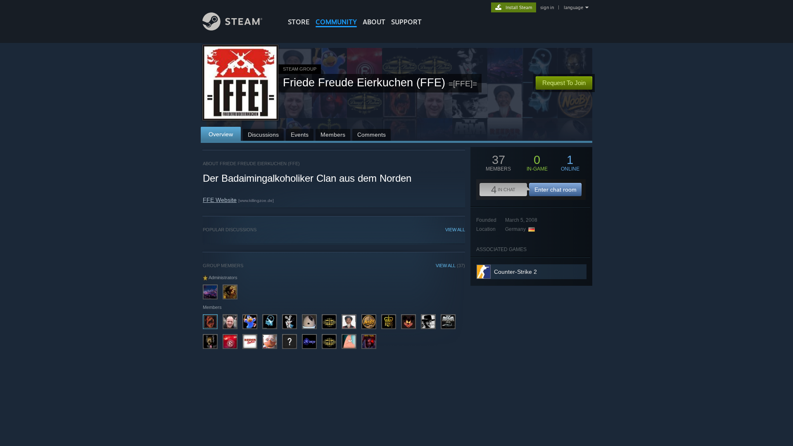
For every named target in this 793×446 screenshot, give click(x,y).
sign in (547, 7)
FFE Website (220, 200)
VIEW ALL (455, 229)
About (374, 22)
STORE (299, 22)
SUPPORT (406, 22)
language (573, 7)
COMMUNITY (336, 22)
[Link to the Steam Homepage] (232, 28)
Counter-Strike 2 (515, 271)
